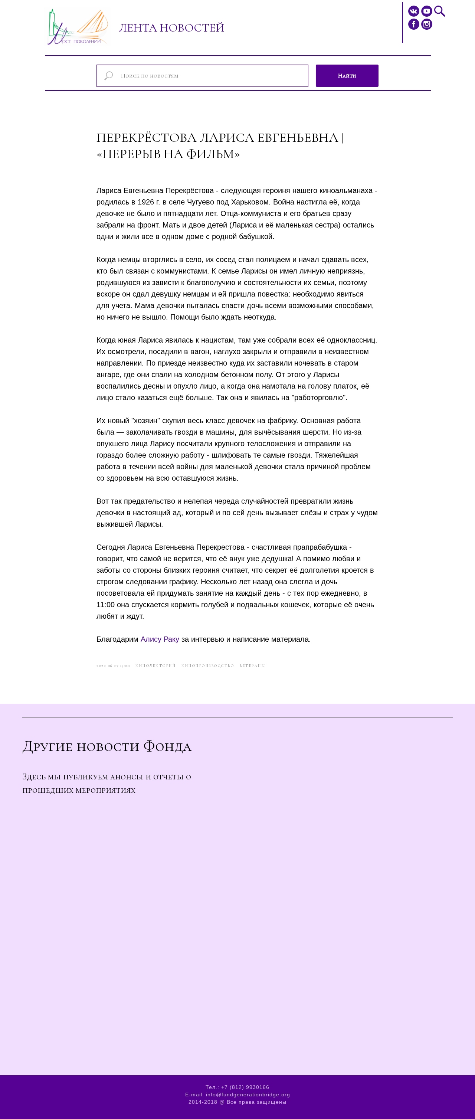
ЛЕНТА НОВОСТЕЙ (172, 27)
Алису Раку (160, 639)
